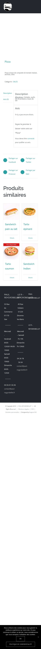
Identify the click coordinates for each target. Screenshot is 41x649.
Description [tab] (7, 93)
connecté (30, 138)
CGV (32, 409)
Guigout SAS (33, 412)
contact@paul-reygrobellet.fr (8, 391)
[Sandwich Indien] (30, 251)
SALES (15, 82)
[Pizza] (20, 36)
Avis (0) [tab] (6, 99)
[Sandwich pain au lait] (11, 212)
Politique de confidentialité (20, 644)
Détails (12, 238)
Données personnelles (12, 412)
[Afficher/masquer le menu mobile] (37, 4)
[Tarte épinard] (30, 212)
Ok (20, 639)
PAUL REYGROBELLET (24, 406)
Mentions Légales (23, 409)
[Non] (38, 637)
